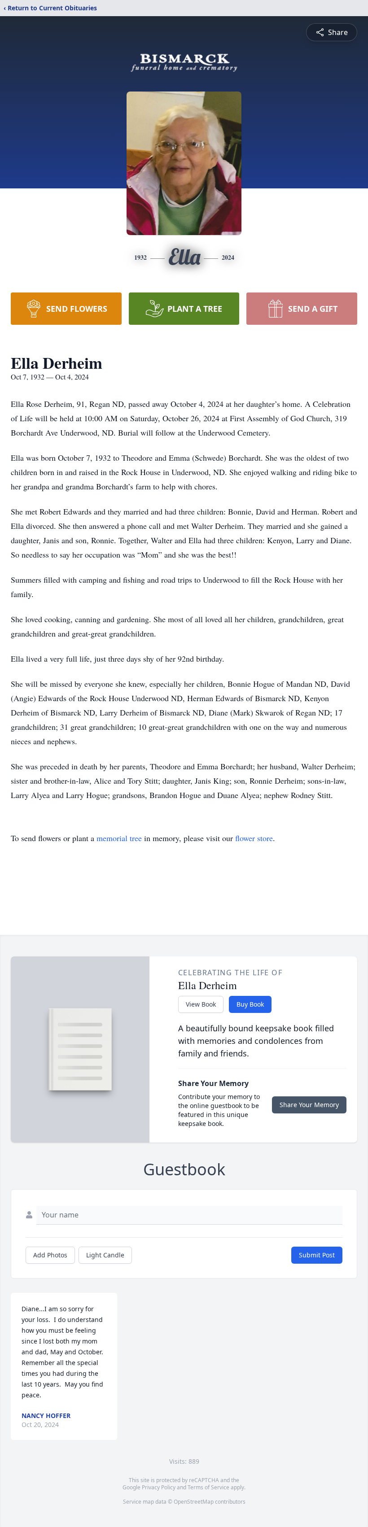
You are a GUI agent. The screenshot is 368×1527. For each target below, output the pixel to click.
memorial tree (119, 838)
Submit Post (317, 1255)
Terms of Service (208, 1487)
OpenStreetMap (194, 1501)
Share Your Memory (309, 1104)
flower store (254, 838)
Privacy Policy (158, 1487)
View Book (201, 1004)
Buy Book (250, 1004)
